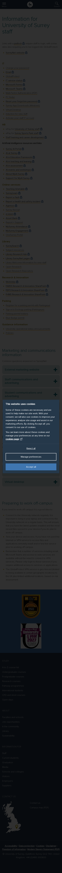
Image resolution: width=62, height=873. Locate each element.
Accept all (31, 466)
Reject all (31, 448)
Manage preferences (31, 456)
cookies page (12, 439)
